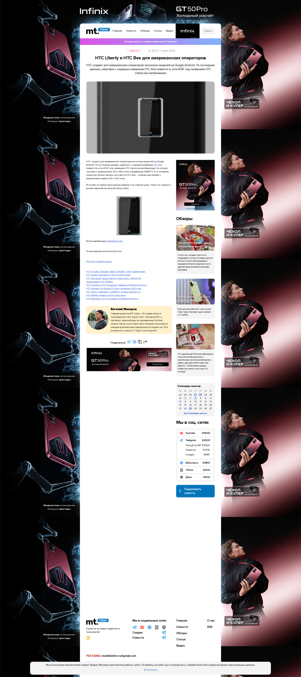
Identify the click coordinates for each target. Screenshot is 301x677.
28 (200, 394)
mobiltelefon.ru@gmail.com (118, 656)
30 (210, 394)
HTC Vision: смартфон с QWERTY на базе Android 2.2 (113, 292)
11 (200, 401)
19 (206, 405)
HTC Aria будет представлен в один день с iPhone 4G (113, 278)
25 (185, 394)
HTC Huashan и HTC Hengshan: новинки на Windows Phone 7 (116, 285)
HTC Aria (157, 165)
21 (180, 408)
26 (190, 394)
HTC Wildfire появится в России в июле (106, 295)
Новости (134, 51)
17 (195, 405)
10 (195, 401)
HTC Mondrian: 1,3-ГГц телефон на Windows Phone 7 (112, 298)
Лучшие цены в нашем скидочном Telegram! (150, 41)
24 (180, 394)
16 (190, 405)
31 (180, 398)
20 (210, 405)
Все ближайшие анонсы (195, 413)
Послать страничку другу (99, 261)
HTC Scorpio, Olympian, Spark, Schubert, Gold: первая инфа (115, 271)
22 (185, 408)
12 (206, 401)
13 (211, 401)
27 (195, 394)
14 (180, 405)
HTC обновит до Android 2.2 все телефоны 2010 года (113, 288)
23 (190, 408)
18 (201, 405)
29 (205, 394)
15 (185, 405)
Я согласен (150, 669)
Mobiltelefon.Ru (115, 241)
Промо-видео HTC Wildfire (99, 281)
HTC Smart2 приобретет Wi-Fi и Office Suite (108, 275)
